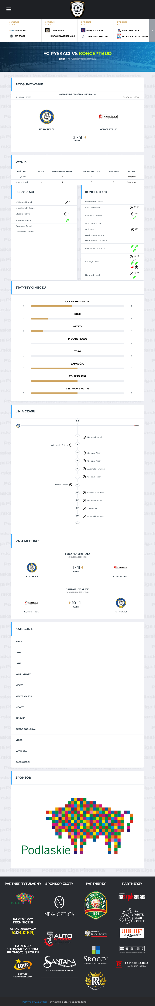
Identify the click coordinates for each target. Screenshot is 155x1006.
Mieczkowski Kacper (25, 208)
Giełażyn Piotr (91, 262)
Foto (19, 641)
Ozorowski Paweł (24, 226)
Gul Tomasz (90, 229)
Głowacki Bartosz (93, 216)
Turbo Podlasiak (26, 729)
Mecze (19, 685)
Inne (18, 652)
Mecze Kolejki (24, 696)
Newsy (20, 707)
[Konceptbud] (108, 116)
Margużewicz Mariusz (95, 248)
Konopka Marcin (24, 220)
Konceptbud (22, 182)
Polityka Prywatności (34, 1001)
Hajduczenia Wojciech (96, 240)
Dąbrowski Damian (25, 231)
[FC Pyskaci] (46, 116)
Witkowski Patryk (24, 202)
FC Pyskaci (21, 176)
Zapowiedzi (23, 762)
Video (19, 740)
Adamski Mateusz (93, 207)
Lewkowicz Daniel (94, 201)
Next (152, 30)
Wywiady (21, 751)
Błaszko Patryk (23, 214)
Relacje (20, 718)
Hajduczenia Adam (94, 235)
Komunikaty (23, 674)
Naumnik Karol (92, 275)
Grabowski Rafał (93, 223)
